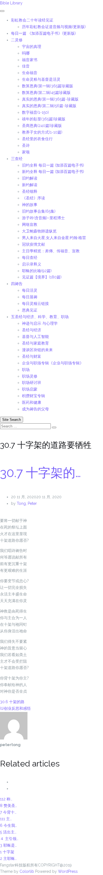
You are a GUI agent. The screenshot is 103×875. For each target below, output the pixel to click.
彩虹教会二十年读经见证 (32, 20)
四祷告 (17, 283)
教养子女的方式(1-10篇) (42, 132)
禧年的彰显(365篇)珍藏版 (43, 119)
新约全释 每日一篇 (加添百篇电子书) (53, 171)
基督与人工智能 (36, 336)
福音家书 (29, 60)
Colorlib (27, 871)
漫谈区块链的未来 (37, 350)
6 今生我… (8, 825)
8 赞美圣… (8, 805)
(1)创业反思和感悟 (15, 708)
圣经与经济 (31, 330)
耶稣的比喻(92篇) (37, 271)
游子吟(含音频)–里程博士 (43, 218)
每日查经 (29, 257)
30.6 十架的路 (12, 702)
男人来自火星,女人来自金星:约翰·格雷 (54, 237)
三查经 (17, 158)
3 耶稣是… (8, 845)
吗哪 (26, 53)
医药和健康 (31, 402)
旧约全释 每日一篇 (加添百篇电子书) (53, 165)
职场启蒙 (29, 389)
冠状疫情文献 (33, 244)
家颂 (26, 152)
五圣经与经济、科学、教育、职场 (40, 317)
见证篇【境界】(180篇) (42, 277)
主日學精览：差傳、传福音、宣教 (51, 251)
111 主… (6, 819)
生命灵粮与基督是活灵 (41, 79)
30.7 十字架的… (40, 472)
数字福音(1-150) (35, 112)
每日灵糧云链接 (35, 303)
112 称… (6, 799)
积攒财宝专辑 (33, 396)
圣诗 (26, 145)
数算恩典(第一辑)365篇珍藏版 (47, 86)
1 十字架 (7, 852)
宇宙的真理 (31, 46)
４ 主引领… (9, 838)
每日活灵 (29, 290)
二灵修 (17, 40)
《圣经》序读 (33, 198)
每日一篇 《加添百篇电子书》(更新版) (43, 33)
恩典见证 (29, 310)
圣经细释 (29, 191)
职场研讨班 (31, 382)
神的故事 (29, 204)
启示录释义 (31, 264)
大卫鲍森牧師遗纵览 (39, 231)
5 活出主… (8, 832)
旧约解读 (29, 178)
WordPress (68, 871)
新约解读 (29, 185)
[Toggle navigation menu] (2, 11)
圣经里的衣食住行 (37, 139)
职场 (26, 369)
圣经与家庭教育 (35, 343)
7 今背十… (8, 812)
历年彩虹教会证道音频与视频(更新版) (54, 27)
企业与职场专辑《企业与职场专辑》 (52, 363)
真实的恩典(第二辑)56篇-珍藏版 (49, 106)
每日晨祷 (29, 297)
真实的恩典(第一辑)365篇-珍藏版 (50, 99)
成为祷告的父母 (35, 409)
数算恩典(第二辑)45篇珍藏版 (46, 92)
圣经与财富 (31, 356)
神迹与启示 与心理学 (40, 323)
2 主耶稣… (8, 858)
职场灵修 (29, 376)
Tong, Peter (27, 503)
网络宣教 (29, 224)
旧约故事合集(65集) (38, 211)
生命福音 (29, 73)
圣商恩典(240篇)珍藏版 (42, 125)
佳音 (26, 66)
